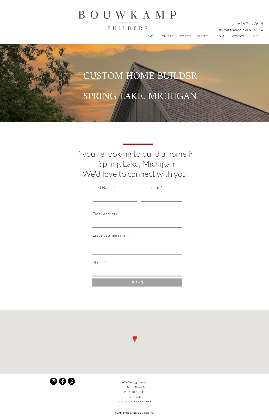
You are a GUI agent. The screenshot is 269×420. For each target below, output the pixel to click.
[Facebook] (62, 381)
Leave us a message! (110, 235)
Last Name (151, 188)
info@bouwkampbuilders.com (134, 401)
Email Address (105, 214)
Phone (98, 262)
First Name (103, 188)
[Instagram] (53, 381)
